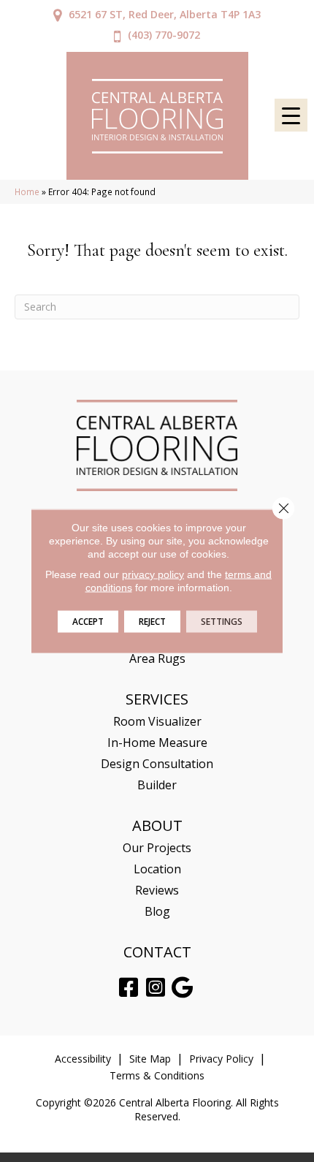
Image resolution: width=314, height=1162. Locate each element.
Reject (152, 621)
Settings (221, 621)
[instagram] (155, 987)
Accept (88, 621)
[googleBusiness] (182, 987)
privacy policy (153, 574)
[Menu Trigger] (291, 115)
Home (27, 191)
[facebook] (128, 987)
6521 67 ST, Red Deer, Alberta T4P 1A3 (165, 14)
